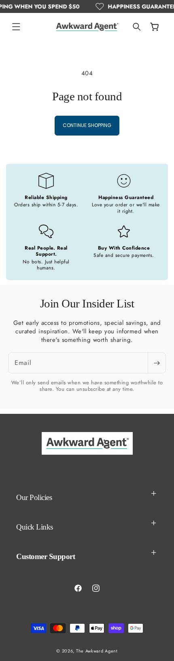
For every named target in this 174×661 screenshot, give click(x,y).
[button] (16, 27)
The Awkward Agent (97, 651)
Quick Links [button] (34, 527)
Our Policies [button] (34, 497)
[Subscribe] (157, 362)
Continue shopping (87, 125)
